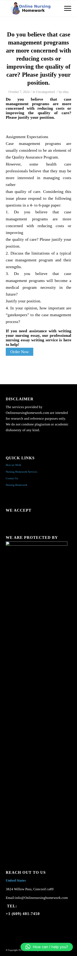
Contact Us (12, 478)
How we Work (13, 464)
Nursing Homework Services (21, 471)
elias (66, 92)
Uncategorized (45, 92)
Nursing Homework (16, 484)
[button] (47, 947)
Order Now (19, 352)
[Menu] (65, 8)
